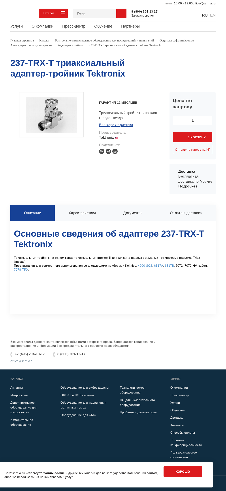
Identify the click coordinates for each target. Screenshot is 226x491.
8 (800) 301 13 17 (144, 11)
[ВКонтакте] (101, 151)
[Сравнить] (101, 94)
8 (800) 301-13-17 (71, 354)
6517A (158, 265)
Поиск (121, 13)
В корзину (196, 137)
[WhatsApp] (115, 151)
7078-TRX (21, 269)
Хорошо (183, 471)
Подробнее (188, 186)
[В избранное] (108, 94)
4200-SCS (145, 265)
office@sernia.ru (204, 3)
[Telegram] (108, 151)
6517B (169, 265)
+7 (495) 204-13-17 (30, 354)
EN (213, 15)
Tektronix (107, 137)
